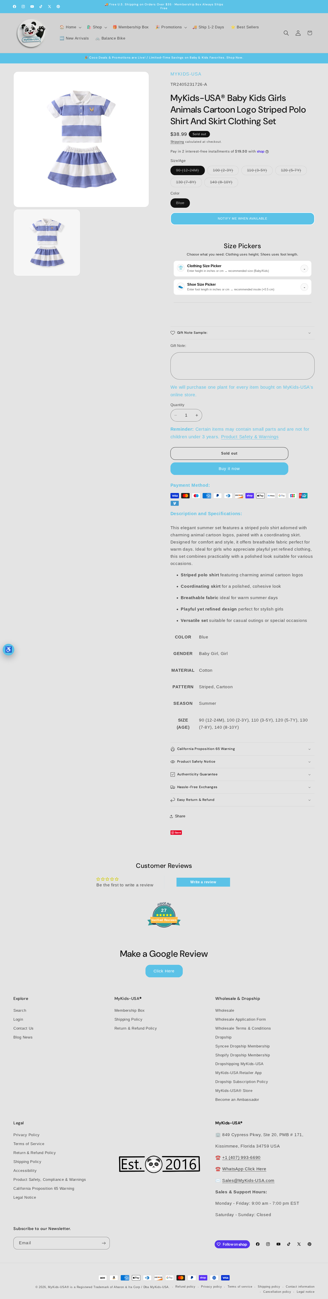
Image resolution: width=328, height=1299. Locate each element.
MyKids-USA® (58, 1287)
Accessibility (25, 1170)
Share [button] (180, 816)
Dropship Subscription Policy (241, 1082)
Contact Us (23, 1028)
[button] (69, 27)
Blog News (23, 1037)
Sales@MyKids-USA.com (248, 1180)
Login (18, 1019)
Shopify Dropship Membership (242, 1055)
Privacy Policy (26, 1135)
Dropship (223, 1037)
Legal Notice (24, 1197)
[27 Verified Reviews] (164, 935)
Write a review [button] (203, 882)
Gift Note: (178, 346)
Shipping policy (269, 1287)
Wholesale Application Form (240, 1019)
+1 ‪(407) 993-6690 (241, 1157)
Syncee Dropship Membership (242, 1046)
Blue (183, 204)
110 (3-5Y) (260, 171)
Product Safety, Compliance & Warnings (49, 1179)
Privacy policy (211, 1287)
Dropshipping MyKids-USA (239, 1064)
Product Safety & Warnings (250, 436)
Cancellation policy (277, 1292)
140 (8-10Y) (224, 183)
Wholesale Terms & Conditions (243, 1028)
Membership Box (129, 1010)
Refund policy (185, 1287)
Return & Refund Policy (135, 1028)
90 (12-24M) (190, 171)
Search (19, 1010)
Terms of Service (28, 1144)
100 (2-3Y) (226, 171)
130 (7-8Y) (189, 183)
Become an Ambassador (237, 1100)
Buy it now (229, 468)
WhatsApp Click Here (244, 1169)
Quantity (177, 405)
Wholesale (224, 1010)
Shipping (177, 141)
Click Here (164, 971)
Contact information (300, 1287)
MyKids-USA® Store (233, 1091)
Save (178, 832)
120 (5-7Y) (294, 171)
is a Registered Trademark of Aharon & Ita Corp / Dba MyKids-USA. (120, 1287)
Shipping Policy (128, 1019)
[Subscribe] (104, 1243)
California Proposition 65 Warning (43, 1188)
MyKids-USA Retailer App (238, 1073)
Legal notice (306, 1292)
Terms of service (240, 1287)
